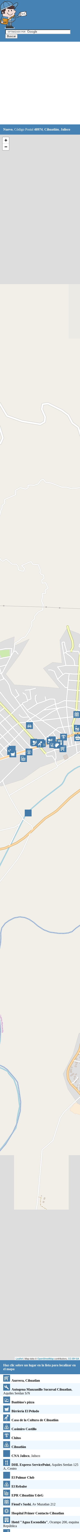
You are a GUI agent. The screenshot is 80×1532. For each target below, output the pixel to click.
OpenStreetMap (45, 1358)
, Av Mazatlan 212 (33, 1504)
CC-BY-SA (73, 1358)
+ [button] (5, 140)
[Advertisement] (40, 83)
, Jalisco (26, 1456)
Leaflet (19, 1358)
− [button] (5, 146)
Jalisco (65, 129)
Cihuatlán (51, 129)
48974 (38, 129)
